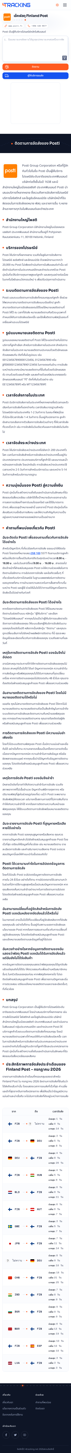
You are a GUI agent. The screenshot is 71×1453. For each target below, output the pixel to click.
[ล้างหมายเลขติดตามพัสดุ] (64, 58)
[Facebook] (6, 1435)
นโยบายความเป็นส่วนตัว (14, 1408)
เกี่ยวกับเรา (7, 1402)
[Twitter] (15, 1435)
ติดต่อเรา (40, 1408)
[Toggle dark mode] (57, 5)
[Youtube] (24, 1435)
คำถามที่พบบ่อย (43, 1402)
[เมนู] (65, 5)
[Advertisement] (35, 103)
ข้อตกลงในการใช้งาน (12, 1415)
